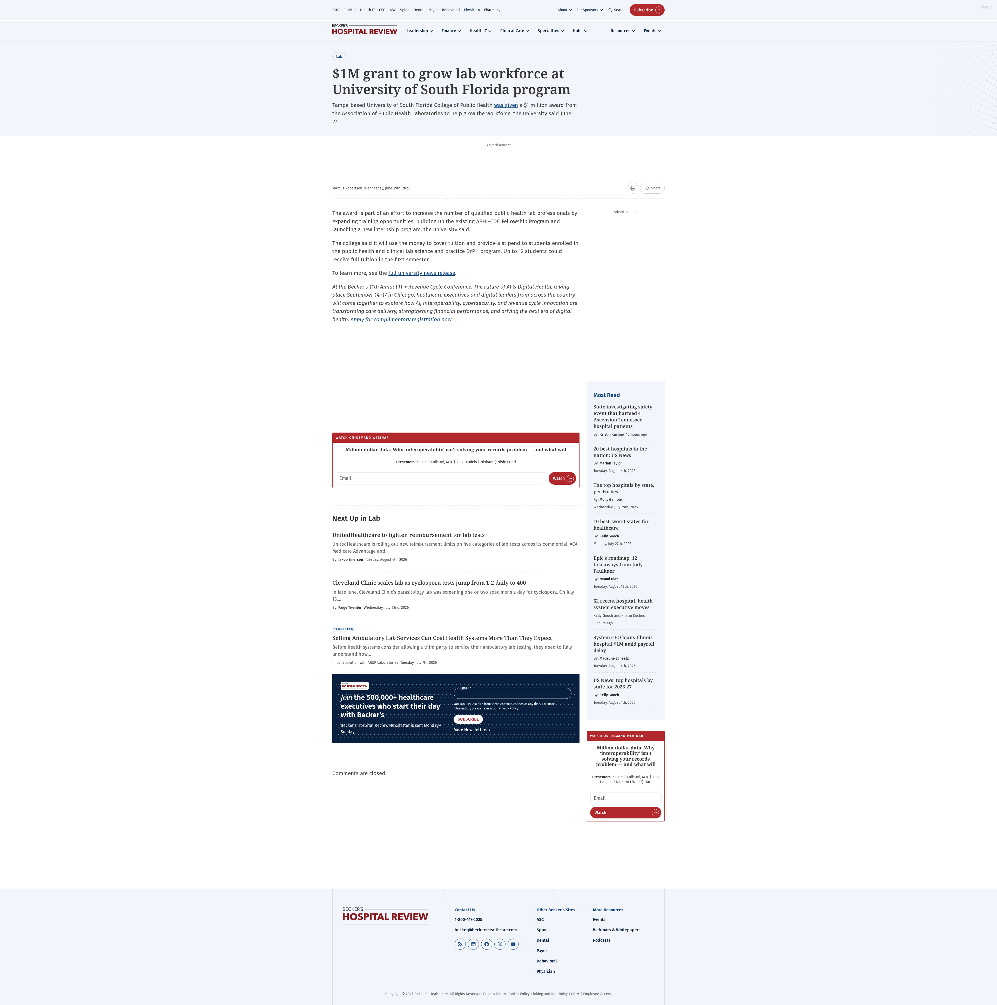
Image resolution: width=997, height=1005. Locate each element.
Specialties (548, 30)
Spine (404, 10)
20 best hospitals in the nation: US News (620, 452)
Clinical (349, 10)
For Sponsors (587, 10)
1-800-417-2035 (468, 919)
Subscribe (643, 10)
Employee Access (597, 994)
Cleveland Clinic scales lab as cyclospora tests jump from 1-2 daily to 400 (429, 582)
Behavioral (451, 10)
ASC (393, 10)
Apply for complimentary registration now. (402, 319)
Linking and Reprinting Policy (555, 994)
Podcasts (601, 940)
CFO (382, 10)
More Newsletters (470, 729)
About (562, 10)
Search (619, 10)
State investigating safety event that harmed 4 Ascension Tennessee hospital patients (623, 416)
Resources (620, 30)
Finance (449, 30)
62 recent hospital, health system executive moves (623, 604)
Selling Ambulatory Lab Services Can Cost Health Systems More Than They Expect (442, 637)
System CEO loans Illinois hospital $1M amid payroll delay (624, 643)
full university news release (421, 273)
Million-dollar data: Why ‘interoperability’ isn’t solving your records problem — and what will (456, 449)
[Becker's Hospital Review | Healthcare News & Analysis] (364, 30)
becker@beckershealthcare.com (486, 929)
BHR (335, 10)
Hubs (578, 30)
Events (650, 30)
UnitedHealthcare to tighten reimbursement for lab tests (408, 534)
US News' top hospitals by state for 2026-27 (623, 683)
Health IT (367, 10)
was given (506, 105)
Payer (433, 10)
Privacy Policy (508, 708)
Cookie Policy (518, 994)
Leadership (417, 30)
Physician (472, 10)
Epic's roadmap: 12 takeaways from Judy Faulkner (618, 564)
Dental (419, 10)
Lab (339, 56)
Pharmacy (492, 10)
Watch (559, 478)
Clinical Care (512, 30)
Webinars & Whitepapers (617, 929)
